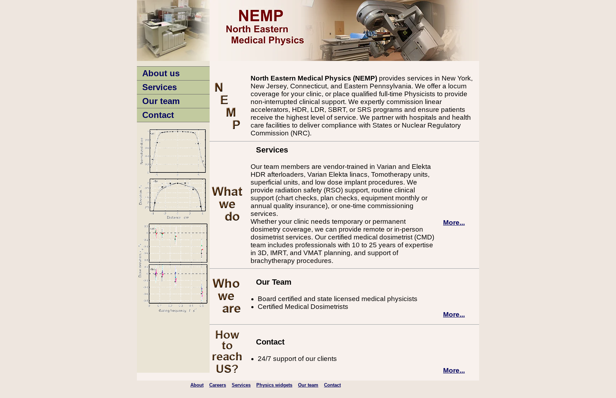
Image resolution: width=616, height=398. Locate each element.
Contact (158, 115)
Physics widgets (274, 385)
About (197, 385)
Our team (161, 101)
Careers (217, 385)
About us (161, 73)
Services (159, 87)
